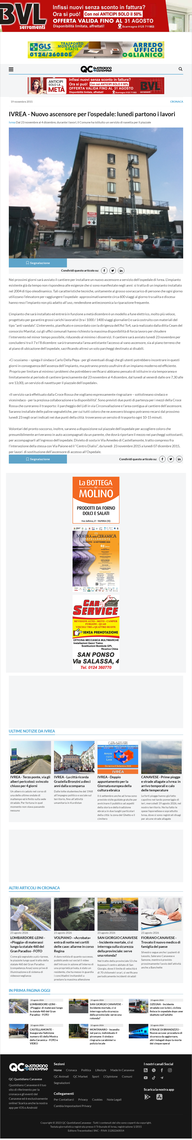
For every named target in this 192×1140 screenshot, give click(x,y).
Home (58, 1071)
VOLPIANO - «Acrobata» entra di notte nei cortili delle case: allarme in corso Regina (74, 945)
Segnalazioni (62, 1084)
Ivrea (12, 122)
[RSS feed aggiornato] (146, 1071)
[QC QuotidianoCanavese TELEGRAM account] (162, 1079)
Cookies (97, 1100)
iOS (21, 1109)
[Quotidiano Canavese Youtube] (146, 1079)
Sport (95, 1077)
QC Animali (61, 1077)
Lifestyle (100, 1071)
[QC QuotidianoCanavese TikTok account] (154, 1079)
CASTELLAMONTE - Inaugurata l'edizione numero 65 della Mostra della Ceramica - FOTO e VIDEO (44, 1037)
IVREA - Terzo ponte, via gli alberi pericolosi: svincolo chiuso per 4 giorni (30, 782)
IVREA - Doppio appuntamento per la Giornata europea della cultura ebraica (114, 784)
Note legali (114, 1100)
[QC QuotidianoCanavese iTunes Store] (159, 1098)
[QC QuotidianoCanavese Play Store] (147, 1098)
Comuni (127, 1077)
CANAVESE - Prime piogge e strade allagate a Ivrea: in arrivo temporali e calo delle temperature (161, 784)
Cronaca (176, 101)
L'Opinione (111, 1077)
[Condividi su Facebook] (104, 270)
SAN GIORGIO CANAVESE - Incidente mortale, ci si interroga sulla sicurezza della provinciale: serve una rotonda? (118, 948)
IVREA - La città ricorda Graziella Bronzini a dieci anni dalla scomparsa (72, 782)
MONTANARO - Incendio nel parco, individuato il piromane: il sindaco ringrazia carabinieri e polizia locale (104, 1037)
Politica (86, 1071)
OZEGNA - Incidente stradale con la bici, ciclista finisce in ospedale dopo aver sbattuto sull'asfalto (166, 1011)
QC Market (80, 1077)
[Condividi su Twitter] (113, 270)
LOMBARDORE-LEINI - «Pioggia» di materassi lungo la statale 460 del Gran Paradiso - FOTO (27, 945)
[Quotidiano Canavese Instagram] (170, 1071)
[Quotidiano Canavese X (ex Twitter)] (154, 1071)
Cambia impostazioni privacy (72, 1107)
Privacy (83, 1100)
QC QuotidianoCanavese (76, 1124)
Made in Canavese (122, 1071)
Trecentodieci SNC (88, 1131)
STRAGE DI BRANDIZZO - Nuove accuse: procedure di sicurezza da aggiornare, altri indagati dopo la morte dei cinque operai (166, 1037)
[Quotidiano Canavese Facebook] (162, 1071)
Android (32, 1109)
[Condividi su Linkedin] (121, 270)
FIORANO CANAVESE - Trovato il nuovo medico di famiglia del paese (160, 943)
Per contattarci (64, 1100)
